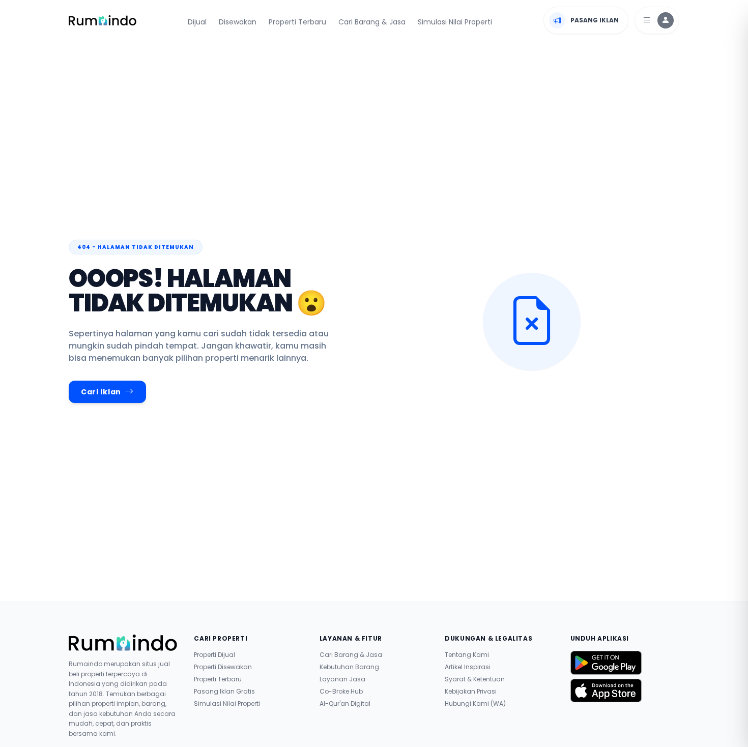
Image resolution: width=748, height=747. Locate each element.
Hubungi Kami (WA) (475, 704)
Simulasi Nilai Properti (455, 22)
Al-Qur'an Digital (345, 704)
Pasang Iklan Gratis (224, 691)
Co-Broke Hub (341, 691)
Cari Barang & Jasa (372, 22)
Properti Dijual (214, 655)
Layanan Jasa (342, 679)
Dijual (197, 22)
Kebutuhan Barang (349, 667)
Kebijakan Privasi (471, 691)
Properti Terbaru (297, 22)
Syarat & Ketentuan (475, 679)
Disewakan (237, 22)
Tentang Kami (467, 655)
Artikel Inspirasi (468, 667)
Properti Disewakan (223, 667)
